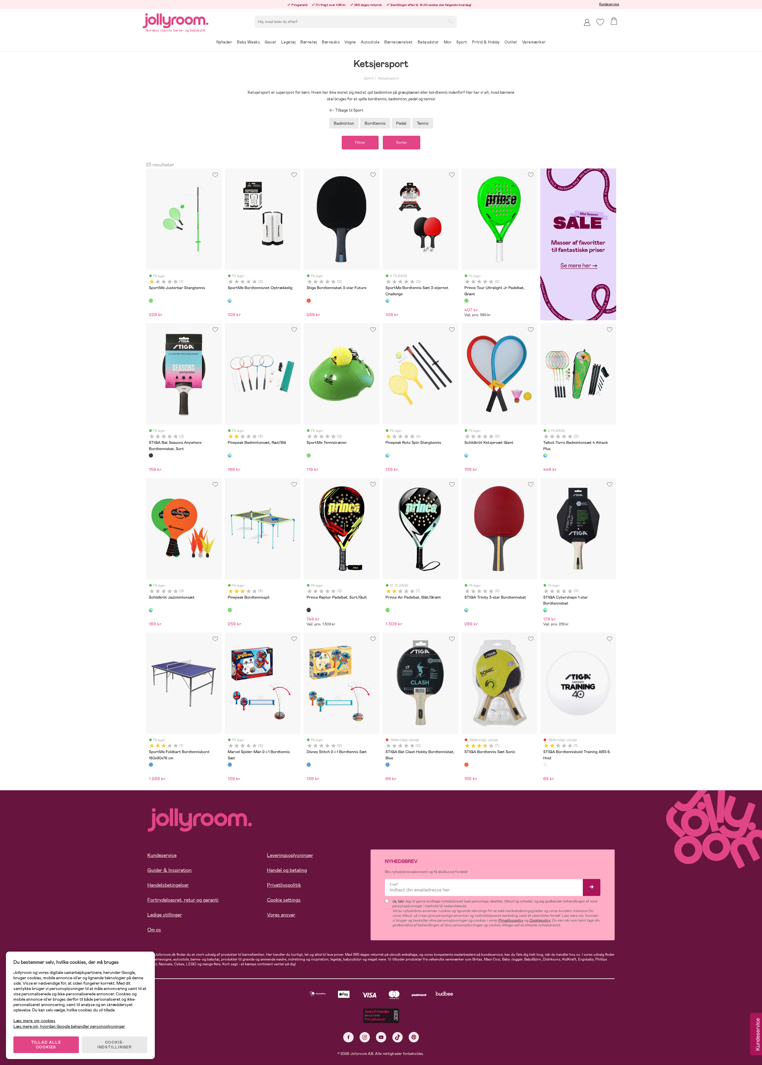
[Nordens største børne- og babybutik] (175, 19)
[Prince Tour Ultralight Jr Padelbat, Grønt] (466, 301)
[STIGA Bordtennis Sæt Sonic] (466, 765)
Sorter (401, 142)
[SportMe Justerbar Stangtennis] (151, 301)
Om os (154, 930)
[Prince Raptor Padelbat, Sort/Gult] (309, 610)
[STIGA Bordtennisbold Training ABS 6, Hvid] (545, 765)
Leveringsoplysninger (290, 855)
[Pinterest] (414, 1037)
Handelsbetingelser (168, 885)
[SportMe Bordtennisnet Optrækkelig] (230, 301)
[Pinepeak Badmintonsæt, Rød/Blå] (230, 455)
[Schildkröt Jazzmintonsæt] (151, 610)
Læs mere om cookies (34, 1021)
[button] (600, 22)
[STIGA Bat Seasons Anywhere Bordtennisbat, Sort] (151, 455)
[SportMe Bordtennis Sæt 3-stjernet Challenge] (387, 301)
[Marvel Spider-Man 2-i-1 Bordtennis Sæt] (230, 765)
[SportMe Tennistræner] (309, 455)
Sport (368, 78)
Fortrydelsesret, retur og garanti (182, 900)
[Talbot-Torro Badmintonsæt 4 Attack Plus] (545, 455)
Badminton (344, 123)
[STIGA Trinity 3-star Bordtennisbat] (466, 610)
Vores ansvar (281, 915)
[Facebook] (348, 1037)
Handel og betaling (287, 870)
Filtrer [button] (360, 142)
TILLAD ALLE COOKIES (46, 1045)
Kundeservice (609, 4)
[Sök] (450, 21)
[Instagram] (365, 1037)
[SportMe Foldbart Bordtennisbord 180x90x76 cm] (151, 765)
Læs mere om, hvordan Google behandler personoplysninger (69, 1026)
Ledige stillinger (164, 915)
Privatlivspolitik (284, 885)
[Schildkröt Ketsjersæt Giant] (466, 455)
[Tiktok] (397, 1037)
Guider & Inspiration (169, 870)
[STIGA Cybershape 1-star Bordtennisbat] (545, 610)
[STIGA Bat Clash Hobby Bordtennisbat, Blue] (387, 765)
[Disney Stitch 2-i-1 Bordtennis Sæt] (309, 765)
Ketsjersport (388, 78)
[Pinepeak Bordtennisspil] (230, 610)
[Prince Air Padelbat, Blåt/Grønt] (387, 610)
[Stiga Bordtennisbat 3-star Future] (309, 301)
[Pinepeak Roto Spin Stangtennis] (387, 455)
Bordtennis (375, 123)
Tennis (423, 123)
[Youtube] (381, 1037)
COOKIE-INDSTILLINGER (114, 1045)
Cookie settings (284, 900)
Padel (401, 123)
